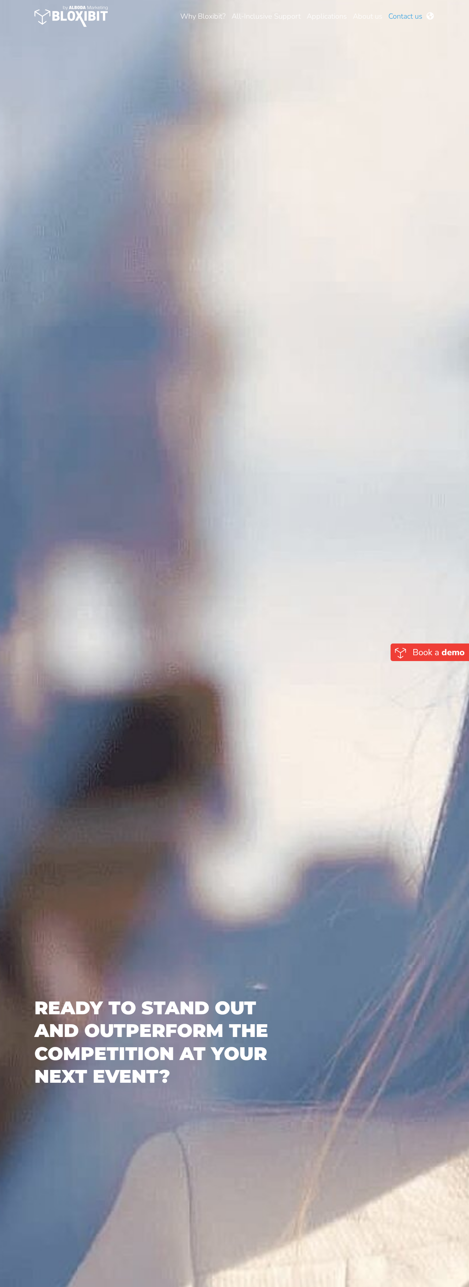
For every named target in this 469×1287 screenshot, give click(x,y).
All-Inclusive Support (266, 16)
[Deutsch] (430, 16)
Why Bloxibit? (203, 16)
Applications (327, 16)
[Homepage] (71, 16)
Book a (437, 652)
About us (368, 16)
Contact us (405, 16)
